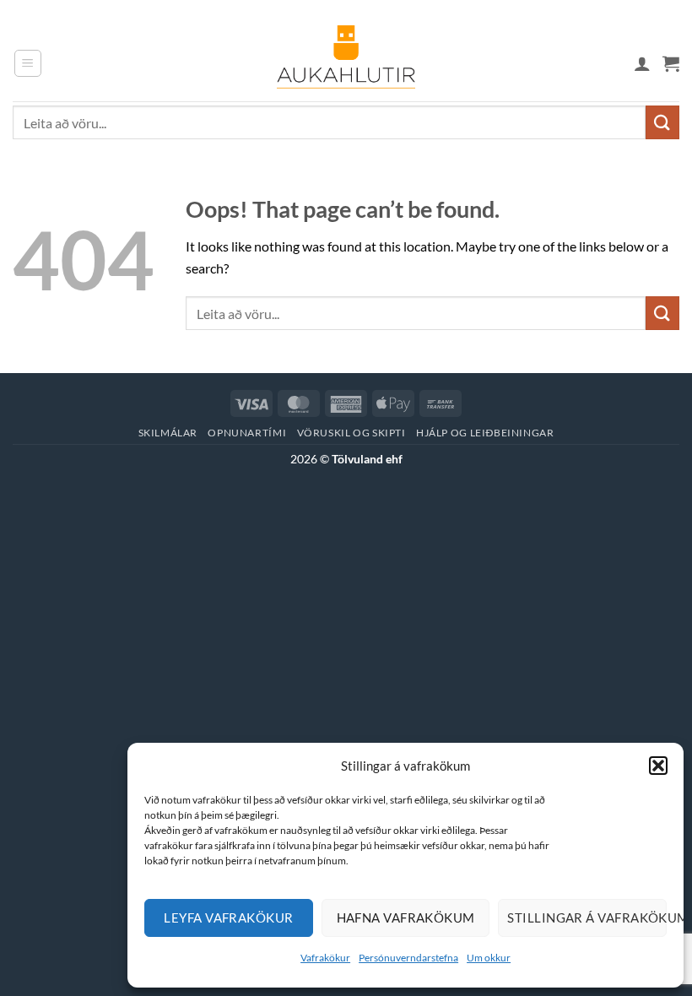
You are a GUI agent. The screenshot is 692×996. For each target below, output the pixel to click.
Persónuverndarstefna (408, 957)
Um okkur (489, 957)
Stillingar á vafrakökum (587, 917)
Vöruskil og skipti (351, 432)
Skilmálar (168, 432)
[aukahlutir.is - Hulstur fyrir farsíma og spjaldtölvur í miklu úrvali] (346, 63)
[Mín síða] (642, 63)
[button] (658, 765)
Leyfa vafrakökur (228, 917)
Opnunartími (247, 432)
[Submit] (662, 122)
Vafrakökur (325, 957)
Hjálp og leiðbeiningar (485, 432)
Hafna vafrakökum (406, 917)
